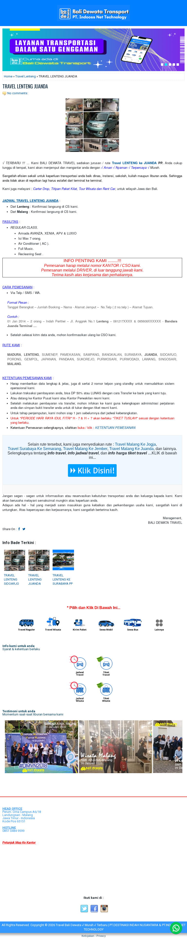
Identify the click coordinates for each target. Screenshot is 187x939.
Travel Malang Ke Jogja (135, 444)
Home (8, 76)
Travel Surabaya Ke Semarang (34, 449)
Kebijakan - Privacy (94, 936)
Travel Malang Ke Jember (85, 449)
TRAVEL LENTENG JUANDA (25, 86)
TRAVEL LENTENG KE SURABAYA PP (63, 579)
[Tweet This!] (24, 529)
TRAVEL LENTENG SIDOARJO (11, 579)
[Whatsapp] (176, 928)
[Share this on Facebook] (19, 529)
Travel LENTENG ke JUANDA (134, 162)
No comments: (17, 93)
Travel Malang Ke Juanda (131, 449)
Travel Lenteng (25, 76)
